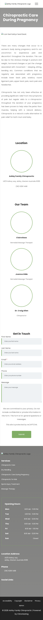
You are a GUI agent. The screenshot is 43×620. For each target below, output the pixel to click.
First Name (6, 336)
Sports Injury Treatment (10, 484)
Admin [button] (21, 605)
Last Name (5, 348)
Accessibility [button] (7, 601)
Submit (22, 434)
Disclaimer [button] (28, 601)
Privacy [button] (37, 601)
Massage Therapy (8, 489)
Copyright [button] (18, 601)
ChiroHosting (22, 614)
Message (5, 382)
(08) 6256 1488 (10, 571)
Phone (4, 371)
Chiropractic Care (8, 465)
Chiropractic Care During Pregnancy (15, 474)
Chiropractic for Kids (9, 479)
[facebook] (2, 584)
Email (4, 359)
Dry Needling (6, 470)
